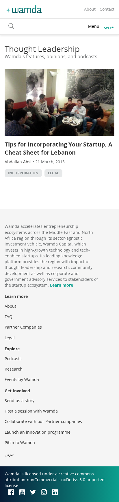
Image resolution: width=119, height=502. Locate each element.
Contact (107, 9)
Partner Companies (23, 327)
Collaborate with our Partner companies (43, 421)
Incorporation (23, 173)
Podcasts (13, 358)
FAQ (8, 316)
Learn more (61, 285)
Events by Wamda (22, 379)
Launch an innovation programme (37, 432)
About (90, 9)
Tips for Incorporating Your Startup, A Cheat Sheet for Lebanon (58, 148)
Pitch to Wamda (20, 442)
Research (14, 369)
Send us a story (19, 400)
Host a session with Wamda (31, 411)
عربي (109, 26)
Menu (93, 26)
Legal (53, 173)
